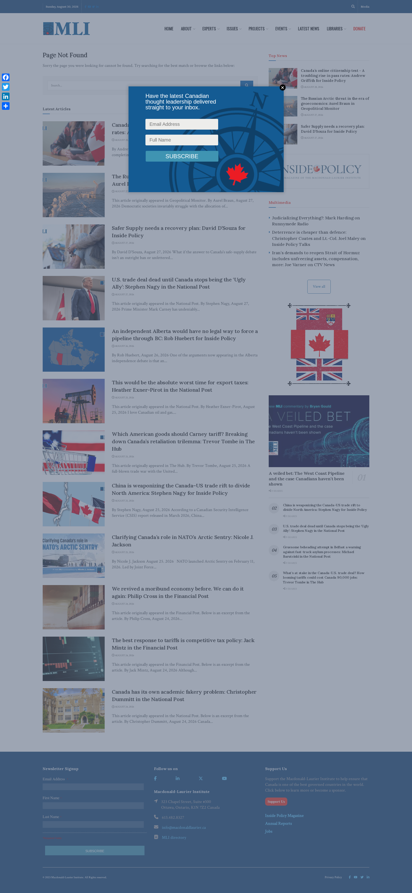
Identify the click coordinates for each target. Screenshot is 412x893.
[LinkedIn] (5, 96)
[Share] (5, 106)
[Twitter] (5, 87)
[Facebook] (5, 77)
